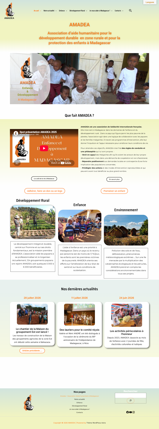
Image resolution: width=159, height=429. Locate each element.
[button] (40, 11)
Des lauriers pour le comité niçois (79, 329)
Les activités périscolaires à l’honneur (126, 333)
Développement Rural (77, 10)
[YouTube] (130, 413)
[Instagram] (133, 413)
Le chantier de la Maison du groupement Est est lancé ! (32, 330)
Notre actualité (49, 10)
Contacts (118, 10)
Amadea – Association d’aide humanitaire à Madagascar (79, 396)
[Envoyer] (130, 400)
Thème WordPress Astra (96, 423)
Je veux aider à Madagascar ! (100, 10)
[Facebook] (127, 413)
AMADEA (9, 18)
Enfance (62, 10)
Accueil (36, 10)
